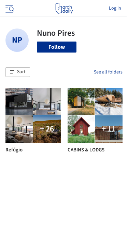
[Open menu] (9, 8)
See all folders (108, 72)
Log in (115, 8)
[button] (17, 72)
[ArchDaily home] (64, 8)
